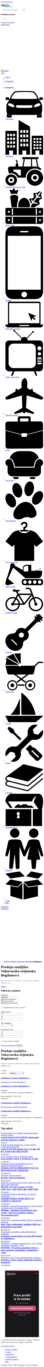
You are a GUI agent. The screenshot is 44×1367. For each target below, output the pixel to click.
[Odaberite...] (9, 997)
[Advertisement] (22, 935)
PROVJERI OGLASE (8, 1346)
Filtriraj (3, 987)
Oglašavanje (9, 1354)
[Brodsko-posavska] (9, 1001)
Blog (7, 903)
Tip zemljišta (6, 1023)
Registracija (9, 2)
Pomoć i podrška (11, 1349)
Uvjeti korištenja (11, 1357)
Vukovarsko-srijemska (24, 961)
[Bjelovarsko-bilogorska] (9, 999)
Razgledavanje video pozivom (14, 1007)
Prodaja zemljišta (10, 961)
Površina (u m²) (7, 1030)
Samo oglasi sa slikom (11, 1041)
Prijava (3, 2)
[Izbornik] (2, 69)
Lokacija (4, 995)
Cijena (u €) (5, 1012)
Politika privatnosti (12, 1359)
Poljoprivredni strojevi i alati (15, 187)
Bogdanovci (37, 961)
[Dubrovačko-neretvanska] (9, 1003)
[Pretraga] (24, 10)
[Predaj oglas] (5, 909)
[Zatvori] (3, 73)
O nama (8, 1352)
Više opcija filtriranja (8, 1045)
